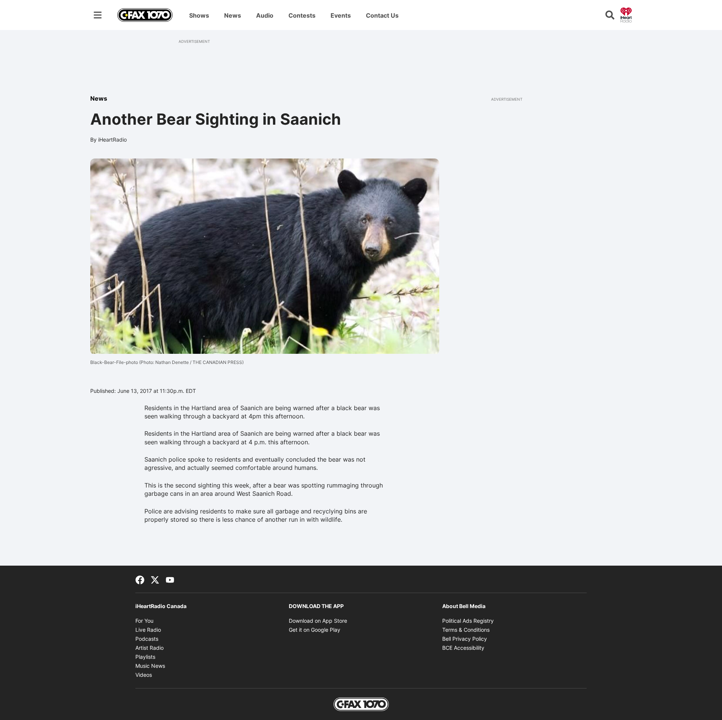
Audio (264, 15)
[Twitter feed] (154, 579)
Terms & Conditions (466, 629)
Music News (150, 666)
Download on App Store (318, 620)
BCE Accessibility (463, 648)
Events (341, 15)
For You (144, 620)
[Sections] (97, 15)
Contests (301, 15)
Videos (143, 675)
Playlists (145, 657)
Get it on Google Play (314, 629)
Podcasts (146, 638)
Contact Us (382, 15)
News (232, 15)
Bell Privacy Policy (464, 638)
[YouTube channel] (169, 579)
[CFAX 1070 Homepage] (145, 15)
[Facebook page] (139, 579)
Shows (199, 15)
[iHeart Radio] (626, 14)
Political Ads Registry (468, 620)
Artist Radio (149, 648)
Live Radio (148, 629)
